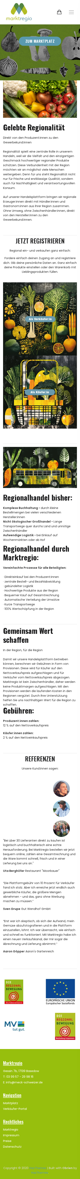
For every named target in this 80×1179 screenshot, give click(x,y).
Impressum (11, 1135)
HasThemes (37, 1168)
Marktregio (10, 1130)
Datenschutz (12, 1147)
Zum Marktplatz (40, 41)
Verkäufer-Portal (15, 1109)
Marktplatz (10, 1103)
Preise (7, 1141)
